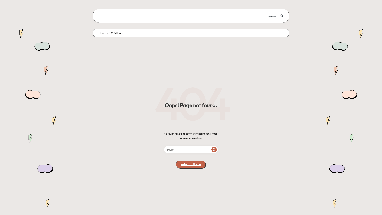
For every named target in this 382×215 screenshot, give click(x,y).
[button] (214, 149)
